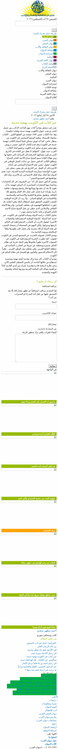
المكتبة (50, 57)
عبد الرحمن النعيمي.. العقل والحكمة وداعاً (37, 666)
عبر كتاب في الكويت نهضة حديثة (41, 656)
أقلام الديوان (47, 37)
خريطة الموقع (50, 730)
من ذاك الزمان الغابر (47, 646)
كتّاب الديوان (51, 744)
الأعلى (55, 697)
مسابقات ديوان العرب (46, 720)
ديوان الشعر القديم (48, 713)
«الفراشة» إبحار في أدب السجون (41, 643)
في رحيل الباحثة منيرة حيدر (44, 653)
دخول (54, 724)
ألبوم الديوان (51, 707)
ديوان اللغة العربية (45, 60)
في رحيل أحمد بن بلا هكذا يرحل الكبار (39, 663)
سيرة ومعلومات (49, 703)
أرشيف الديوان (50, 727)
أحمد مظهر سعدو (42, 118)
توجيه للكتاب (47, 63)
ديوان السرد (48, 40)
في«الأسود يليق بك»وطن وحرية (42, 650)
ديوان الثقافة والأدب (44, 47)
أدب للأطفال (51, 710)
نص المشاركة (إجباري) (47, 329)
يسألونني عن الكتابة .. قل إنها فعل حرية (38, 660)
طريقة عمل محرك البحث (45, 33)
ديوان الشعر (47, 43)
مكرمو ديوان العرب (48, 717)
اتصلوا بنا (53, 737)
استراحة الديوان (46, 53)
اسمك (54, 302)
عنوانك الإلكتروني (49, 313)
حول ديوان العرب (49, 740)
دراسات (53, 700)
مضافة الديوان (46, 50)
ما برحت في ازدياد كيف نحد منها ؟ (41, 670)
